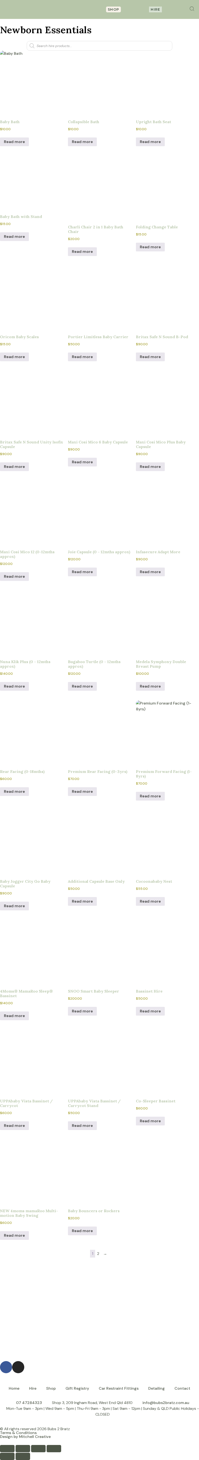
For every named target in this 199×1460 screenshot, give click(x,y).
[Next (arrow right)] (23, 1456)
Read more (14, 141)
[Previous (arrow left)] (7, 1456)
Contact (182, 1388)
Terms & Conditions (18, 1432)
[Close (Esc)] (54, 1448)
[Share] (38, 1448)
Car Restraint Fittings (119, 1388)
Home (14, 1388)
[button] (64, 10)
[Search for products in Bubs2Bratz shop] (192, 9)
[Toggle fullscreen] (23, 1448)
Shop (51, 1388)
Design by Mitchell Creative (25, 1436)
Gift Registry (77, 1388)
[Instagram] (18, 1367)
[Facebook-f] (6, 1367)
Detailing (156, 1388)
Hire (32, 1388)
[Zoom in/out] (7, 1448)
